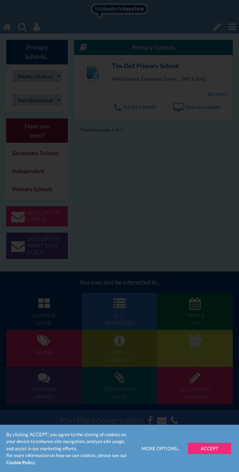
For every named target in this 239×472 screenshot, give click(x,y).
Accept (209, 448)
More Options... (161, 448)
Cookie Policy (20, 462)
